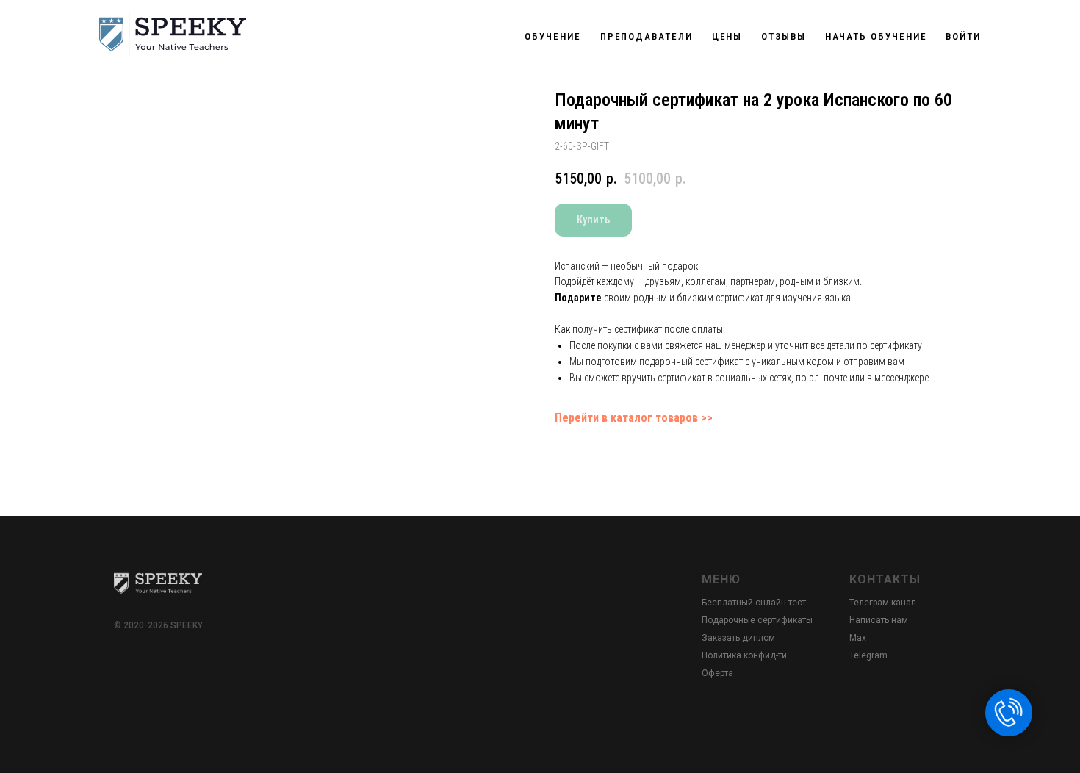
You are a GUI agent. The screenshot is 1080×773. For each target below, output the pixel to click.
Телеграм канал (882, 602)
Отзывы (783, 36)
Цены (727, 36)
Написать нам (878, 620)
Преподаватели (646, 36)
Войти (963, 36)
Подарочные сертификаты (757, 620)
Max (857, 638)
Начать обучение (876, 36)
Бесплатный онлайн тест (754, 602)
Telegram (868, 655)
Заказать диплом (738, 638)
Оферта (717, 673)
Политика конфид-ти (744, 655)
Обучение (552, 36)
